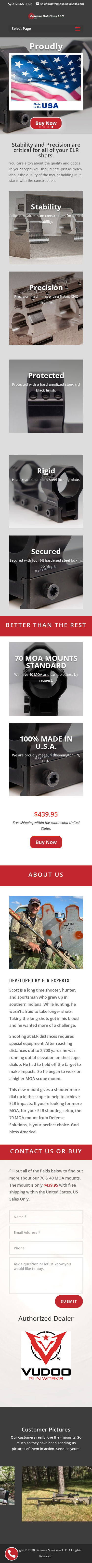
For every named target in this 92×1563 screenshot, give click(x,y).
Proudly (46, 46)
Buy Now (46, 123)
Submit (69, 1301)
